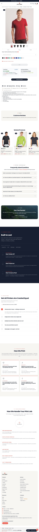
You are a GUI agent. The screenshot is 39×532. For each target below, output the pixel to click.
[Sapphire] (20, 58)
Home (3, 6)
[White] (23, 58)
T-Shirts (10, 6)
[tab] (4, 86)
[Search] (31, 4)
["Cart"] (37, 4)
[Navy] (16, 58)
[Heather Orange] (13, 58)
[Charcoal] (4, 58)
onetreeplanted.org (23, 217)
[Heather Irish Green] (10, 58)
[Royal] (18, 58)
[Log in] (35, 4)
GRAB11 (21, 0)
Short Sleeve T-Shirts (15, 6)
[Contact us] (33, 4)
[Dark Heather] (8, 58)
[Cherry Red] (6, 58)
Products (6, 6)
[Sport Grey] (22, 58)
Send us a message (23, 169)
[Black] (3, 58)
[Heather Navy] (11, 58)
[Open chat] (37, 530)
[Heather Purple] (15, 58)
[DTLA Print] (19, 3)
